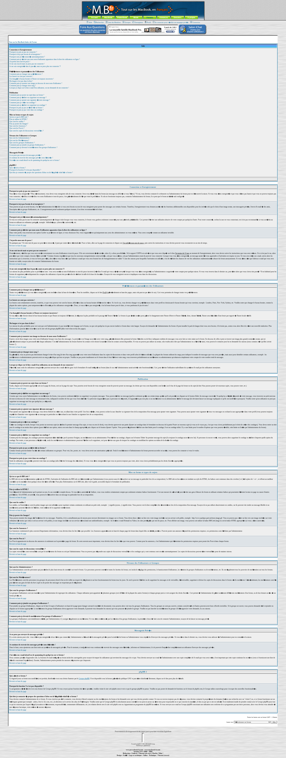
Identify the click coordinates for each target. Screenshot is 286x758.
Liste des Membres (114, 22)
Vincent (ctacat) (163, 755)
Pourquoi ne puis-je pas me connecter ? (23, 52)
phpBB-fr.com (146, 745)
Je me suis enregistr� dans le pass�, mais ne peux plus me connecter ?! (35, 66)
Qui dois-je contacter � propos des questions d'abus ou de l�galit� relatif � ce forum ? (41, 172)
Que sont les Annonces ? (18, 126)
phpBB (139, 744)
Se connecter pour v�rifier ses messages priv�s (171, 22)
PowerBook (122, 18)
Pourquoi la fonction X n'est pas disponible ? (25, 170)
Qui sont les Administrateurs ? (20, 138)
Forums (150, 18)
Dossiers (177, 18)
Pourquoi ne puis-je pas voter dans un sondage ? (26, 110)
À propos (191, 18)
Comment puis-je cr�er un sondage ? (22, 103)
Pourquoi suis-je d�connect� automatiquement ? (27, 57)
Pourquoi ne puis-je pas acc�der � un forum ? (26, 108)
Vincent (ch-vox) (145, 753)
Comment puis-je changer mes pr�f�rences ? (25, 74)
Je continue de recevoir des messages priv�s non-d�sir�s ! (31, 158)
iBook (135, 18)
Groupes (127, 22)
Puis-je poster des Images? (18, 124)
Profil (149, 22)
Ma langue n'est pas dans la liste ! (21, 81)
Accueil (94, 18)
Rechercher (100, 22)
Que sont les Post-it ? (16, 128)
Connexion (196, 22)
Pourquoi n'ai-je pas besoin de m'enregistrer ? (25, 54)
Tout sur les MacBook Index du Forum (23, 42)
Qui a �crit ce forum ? (17, 168)
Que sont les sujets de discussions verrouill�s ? (26, 131)
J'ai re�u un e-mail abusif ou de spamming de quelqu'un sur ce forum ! (34, 160)
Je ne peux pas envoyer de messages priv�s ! (25, 155)
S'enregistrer (139, 22)
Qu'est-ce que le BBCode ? (18, 117)
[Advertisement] (143, 37)
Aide (90, 22)
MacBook (108, 18)
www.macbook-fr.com (152, 750)
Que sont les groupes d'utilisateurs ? (22, 143)
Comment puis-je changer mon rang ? (22, 86)
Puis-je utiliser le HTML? (18, 119)
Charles (154, 753)
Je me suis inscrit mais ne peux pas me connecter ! (27, 64)
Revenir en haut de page (17, 199)
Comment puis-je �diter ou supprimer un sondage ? (27, 105)
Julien (145, 755)
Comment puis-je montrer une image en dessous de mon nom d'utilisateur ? (35, 83)
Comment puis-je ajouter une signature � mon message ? (29, 100)
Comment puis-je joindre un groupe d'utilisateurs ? (27, 145)
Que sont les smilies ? (17, 121)
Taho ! (161, 753)
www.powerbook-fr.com (134, 750)
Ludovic (134, 753)
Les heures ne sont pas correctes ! (21, 76)
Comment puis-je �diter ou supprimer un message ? (27, 97)
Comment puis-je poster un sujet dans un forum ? (26, 95)
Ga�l (125, 755)
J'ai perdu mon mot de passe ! (19, 62)
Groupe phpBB (84, 679)
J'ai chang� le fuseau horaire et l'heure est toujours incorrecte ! (31, 79)
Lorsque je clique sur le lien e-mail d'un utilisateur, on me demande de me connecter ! (39, 88)
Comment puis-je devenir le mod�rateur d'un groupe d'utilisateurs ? (33, 147)
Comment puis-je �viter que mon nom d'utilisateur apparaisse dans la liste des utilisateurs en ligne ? (44, 59)
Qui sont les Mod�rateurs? (19, 140)
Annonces (163, 18)
